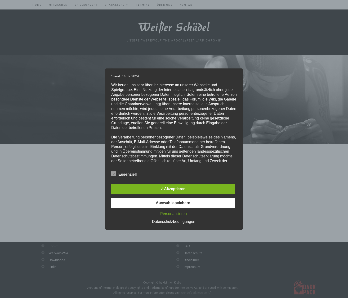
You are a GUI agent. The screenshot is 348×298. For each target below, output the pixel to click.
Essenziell (127, 174)
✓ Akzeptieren (173, 189)
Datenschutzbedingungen (173, 222)
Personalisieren (173, 214)
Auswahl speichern (173, 203)
